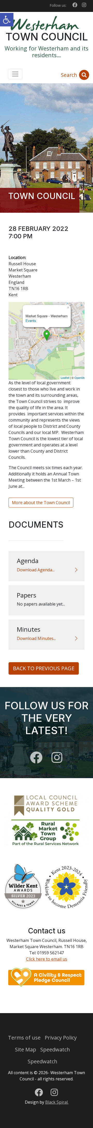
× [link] (68, 306)
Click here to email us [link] (46, 959)
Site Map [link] (25, 1049)
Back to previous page (43, 668)
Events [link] (31, 320)
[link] (6, 19)
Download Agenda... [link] (36, 570)
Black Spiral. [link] (56, 1102)
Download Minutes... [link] (36, 638)
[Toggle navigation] (15, 74)
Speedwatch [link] (55, 1049)
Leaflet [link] (65, 377)
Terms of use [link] (24, 1037)
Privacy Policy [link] (61, 1037)
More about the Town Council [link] (41, 502)
